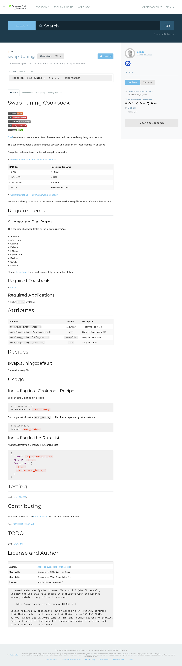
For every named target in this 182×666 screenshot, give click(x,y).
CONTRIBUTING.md (23, 524)
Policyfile (12, 71)
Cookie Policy (103, 659)
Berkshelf (22, 71)
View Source (132, 82)
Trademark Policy (118, 659)
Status (131, 659)
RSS (11, 51)
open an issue (40, 516)
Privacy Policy (90, 659)
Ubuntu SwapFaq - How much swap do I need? (34, 194)
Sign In (170, 7)
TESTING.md (19, 496)
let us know (21, 272)
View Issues (147, 82)
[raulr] (129, 64)
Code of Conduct (51, 659)
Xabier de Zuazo (45, 566)
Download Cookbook (152, 122)
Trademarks (14, 655)
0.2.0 (49, 56)
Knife (31, 71)
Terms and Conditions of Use (71, 659)
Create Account (152, 7)
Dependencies (27, 92)
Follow (107, 56)
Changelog (40, 92)
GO (167, 26)
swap (13, 287)
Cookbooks (42, 7)
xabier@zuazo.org (62, 566)
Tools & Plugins (63, 7)
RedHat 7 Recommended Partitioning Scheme (33, 159)
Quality (55, 92)
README (14, 92)
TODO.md (18, 543)
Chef (10, 137)
